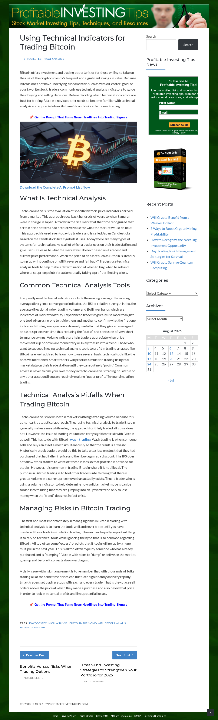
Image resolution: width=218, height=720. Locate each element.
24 (149, 364)
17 (149, 359)
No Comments (33, 677)
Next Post (123, 655)
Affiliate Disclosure (121, 715)
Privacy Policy (68, 715)
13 (171, 353)
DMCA (137, 715)
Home (55, 715)
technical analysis (50, 58)
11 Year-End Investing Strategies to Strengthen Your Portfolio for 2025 (108, 670)
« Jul (171, 380)
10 (149, 353)
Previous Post (36, 655)
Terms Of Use (85, 715)
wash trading (80, 439)
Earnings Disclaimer (155, 715)
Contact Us (102, 715)
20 (171, 359)
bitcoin (29, 58)
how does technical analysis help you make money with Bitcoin (71, 623)
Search (151, 36)
